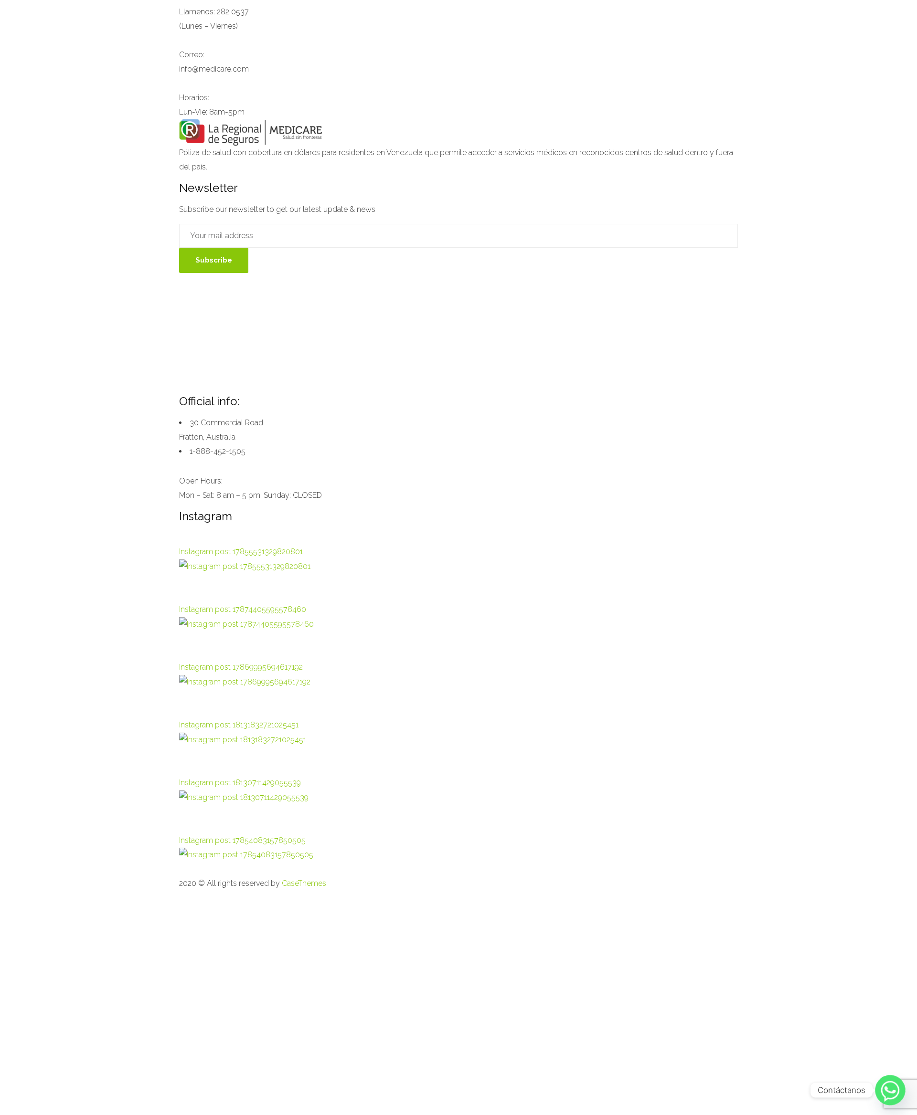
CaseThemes (304, 883)
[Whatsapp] (890, 1090)
